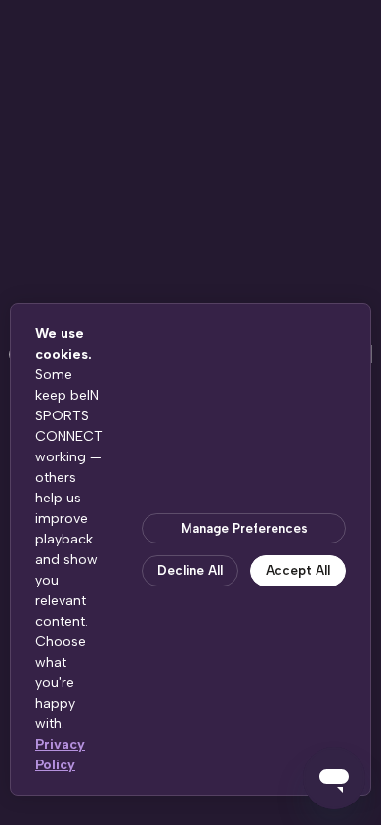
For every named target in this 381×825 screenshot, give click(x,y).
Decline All (190, 570)
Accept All (298, 570)
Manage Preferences (244, 528)
